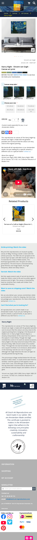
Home (6, 13)
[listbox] (18, 93)
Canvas (15, 13)
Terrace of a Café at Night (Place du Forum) (18, 224)
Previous (4, 219)
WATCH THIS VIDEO (20, 75)
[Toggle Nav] (2, 3)
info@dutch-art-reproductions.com (18, 499)
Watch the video (19, 247)
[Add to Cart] (22, 120)
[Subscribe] (34, 488)
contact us (11, 301)
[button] (15, 56)
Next (33, 219)
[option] (7, 93)
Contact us (27, 151)
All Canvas (25, 13)
